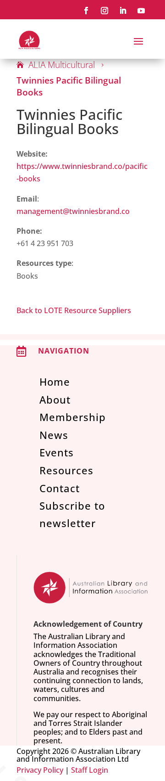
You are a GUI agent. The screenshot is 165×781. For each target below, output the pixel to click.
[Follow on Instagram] (104, 10)
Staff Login (89, 770)
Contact (59, 488)
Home (54, 381)
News (53, 435)
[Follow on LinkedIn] (123, 10)
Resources (66, 470)
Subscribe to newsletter (72, 514)
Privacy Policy (39, 770)
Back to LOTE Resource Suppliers (73, 310)
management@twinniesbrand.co (73, 211)
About (55, 399)
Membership (72, 417)
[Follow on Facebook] (86, 10)
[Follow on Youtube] (141, 10)
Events (56, 452)
